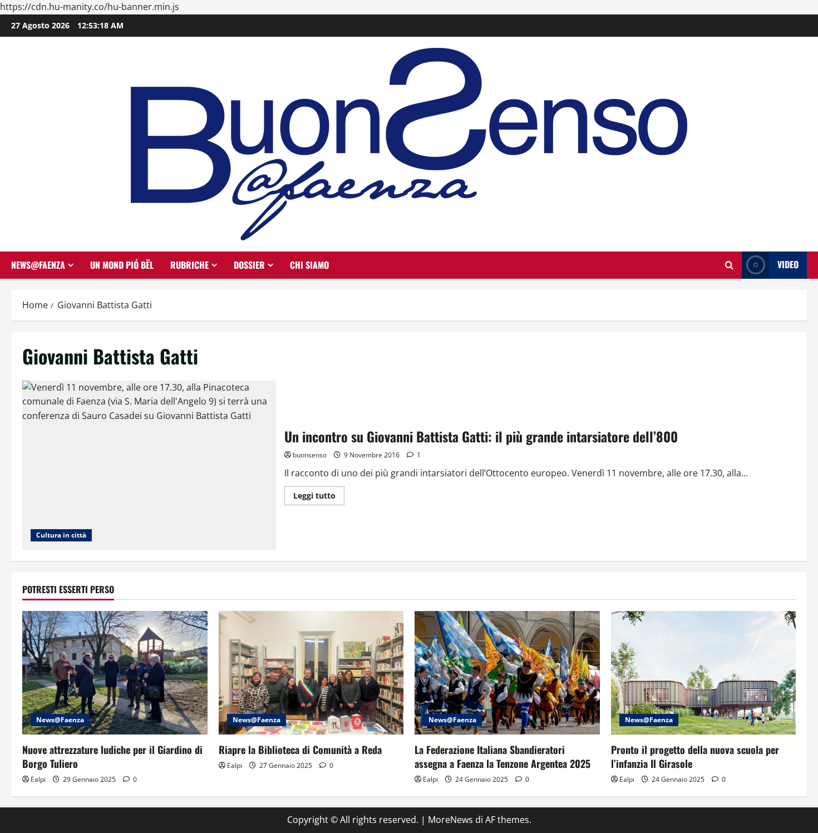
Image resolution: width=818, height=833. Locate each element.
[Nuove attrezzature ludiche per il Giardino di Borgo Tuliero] (115, 673)
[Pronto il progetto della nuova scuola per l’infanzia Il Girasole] (703, 673)
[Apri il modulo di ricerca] (729, 265)
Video (788, 264)
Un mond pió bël (122, 265)
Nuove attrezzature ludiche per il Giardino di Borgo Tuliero (112, 756)
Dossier (249, 265)
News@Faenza (38, 265)
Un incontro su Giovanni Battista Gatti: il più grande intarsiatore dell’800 (149, 465)
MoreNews (450, 820)
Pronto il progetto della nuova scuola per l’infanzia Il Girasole (695, 756)
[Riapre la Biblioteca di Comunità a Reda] (311, 673)
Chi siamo (309, 265)
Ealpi (38, 779)
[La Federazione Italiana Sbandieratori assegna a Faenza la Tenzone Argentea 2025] (507, 673)
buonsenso (310, 455)
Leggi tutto (318, 497)
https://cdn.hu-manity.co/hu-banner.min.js (89, 7)
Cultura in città (61, 535)
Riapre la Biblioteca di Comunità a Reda (300, 749)
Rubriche (189, 265)
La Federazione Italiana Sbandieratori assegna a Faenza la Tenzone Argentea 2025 (502, 756)
